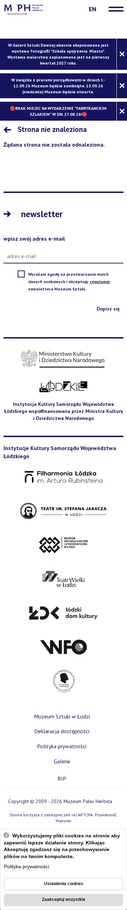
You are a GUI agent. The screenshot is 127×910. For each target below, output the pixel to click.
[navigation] (114, 9)
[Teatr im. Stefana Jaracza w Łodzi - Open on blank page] (63, 511)
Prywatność (105, 814)
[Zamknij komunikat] (121, 54)
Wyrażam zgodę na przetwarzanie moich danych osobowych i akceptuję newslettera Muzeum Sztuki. (74, 282)
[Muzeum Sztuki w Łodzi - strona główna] (24, 9)
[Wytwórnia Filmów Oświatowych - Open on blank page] (63, 647)
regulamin (100, 281)
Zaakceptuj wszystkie (63, 899)
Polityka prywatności (26, 867)
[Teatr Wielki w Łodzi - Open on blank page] (63, 579)
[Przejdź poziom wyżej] (9, 130)
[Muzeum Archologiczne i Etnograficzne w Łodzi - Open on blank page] (64, 545)
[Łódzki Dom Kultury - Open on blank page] (63, 613)
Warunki (63, 820)
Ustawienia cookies (63, 883)
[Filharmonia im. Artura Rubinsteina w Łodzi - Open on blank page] (63, 477)
